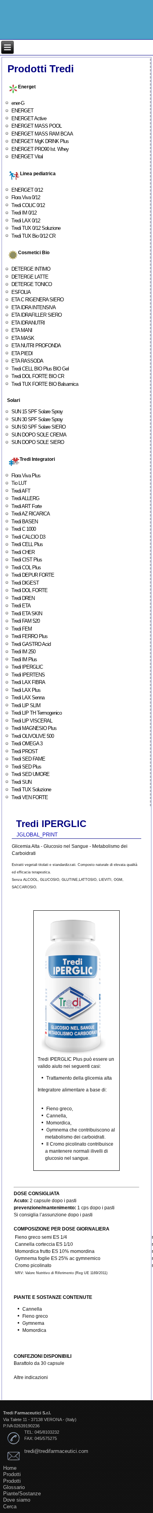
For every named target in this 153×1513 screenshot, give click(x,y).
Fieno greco (35, 1316)
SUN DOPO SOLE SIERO (37, 442)
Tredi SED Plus (26, 767)
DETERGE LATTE (29, 277)
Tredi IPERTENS (28, 675)
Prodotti (12, 1474)
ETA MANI (21, 330)
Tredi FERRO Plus (29, 636)
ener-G (17, 103)
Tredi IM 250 (23, 652)
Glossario (14, 1487)
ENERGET (22, 111)
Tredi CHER (23, 552)
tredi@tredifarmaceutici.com (56, 1451)
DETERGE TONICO (31, 284)
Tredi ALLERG (25, 498)
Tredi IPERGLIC (27, 667)
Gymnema (33, 1323)
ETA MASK (22, 338)
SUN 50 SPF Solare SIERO (38, 427)
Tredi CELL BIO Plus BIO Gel (40, 369)
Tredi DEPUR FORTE (32, 575)
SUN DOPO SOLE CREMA (38, 435)
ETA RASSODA (27, 361)
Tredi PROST (24, 751)
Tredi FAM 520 (25, 621)
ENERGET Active (28, 118)
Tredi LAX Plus (25, 690)
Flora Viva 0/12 (25, 197)
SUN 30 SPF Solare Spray (37, 419)
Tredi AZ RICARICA (30, 514)
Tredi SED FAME (28, 759)
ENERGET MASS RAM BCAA (42, 134)
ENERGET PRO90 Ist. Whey (40, 149)
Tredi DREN (23, 598)
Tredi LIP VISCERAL (31, 721)
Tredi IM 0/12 (23, 213)
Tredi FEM (21, 629)
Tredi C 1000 (23, 529)
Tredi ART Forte (26, 506)
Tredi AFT (20, 491)
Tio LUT (19, 483)
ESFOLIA (21, 292)
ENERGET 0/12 (27, 190)
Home (9, 1468)
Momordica (34, 1330)
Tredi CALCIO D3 (28, 537)
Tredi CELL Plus (27, 544)
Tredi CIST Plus (26, 560)
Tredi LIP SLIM (25, 705)
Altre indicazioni (31, 1377)
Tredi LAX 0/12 (25, 221)
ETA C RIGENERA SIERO (37, 300)
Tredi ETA (21, 606)
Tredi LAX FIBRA (28, 682)
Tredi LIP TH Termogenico (36, 713)
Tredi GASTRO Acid (31, 644)
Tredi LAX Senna (27, 698)
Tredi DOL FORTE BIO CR (37, 376)
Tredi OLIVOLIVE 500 (32, 736)
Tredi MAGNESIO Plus (33, 728)
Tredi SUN (21, 782)
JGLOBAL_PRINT (37, 835)
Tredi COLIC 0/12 (28, 205)
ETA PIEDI (22, 353)
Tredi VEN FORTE (29, 797)
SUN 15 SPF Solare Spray (37, 411)
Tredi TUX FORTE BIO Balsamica (44, 384)
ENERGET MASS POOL (36, 126)
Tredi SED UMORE (30, 774)
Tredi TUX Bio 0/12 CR (33, 236)
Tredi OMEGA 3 (26, 743)
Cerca (9, 1506)
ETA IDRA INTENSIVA (33, 307)
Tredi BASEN (24, 522)
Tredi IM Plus (24, 659)
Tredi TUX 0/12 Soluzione (35, 228)
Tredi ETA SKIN (26, 613)
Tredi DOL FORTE (29, 590)
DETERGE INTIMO (30, 269)
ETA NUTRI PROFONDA (36, 345)
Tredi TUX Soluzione (31, 789)
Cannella (32, 1309)
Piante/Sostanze (22, 1493)
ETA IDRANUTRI (28, 323)
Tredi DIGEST (25, 583)
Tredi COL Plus (26, 567)
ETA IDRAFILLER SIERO (36, 315)
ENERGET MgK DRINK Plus (40, 141)
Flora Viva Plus (25, 476)
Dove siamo (16, 1500)
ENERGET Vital (27, 157)
